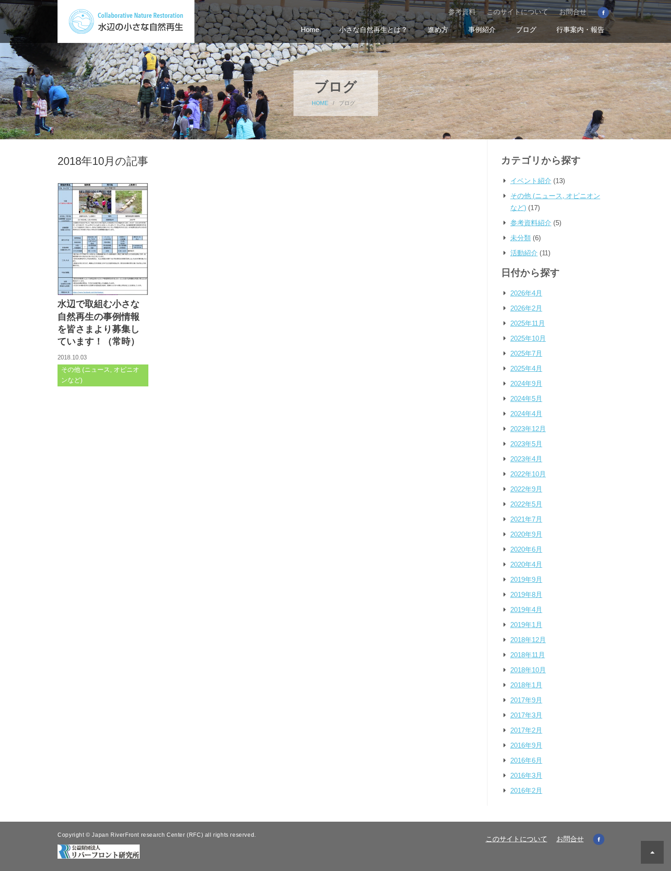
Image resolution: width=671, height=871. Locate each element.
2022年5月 (526, 504)
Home (310, 29)
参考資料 (462, 12)
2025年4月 (526, 368)
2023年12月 (528, 429)
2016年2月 (526, 790)
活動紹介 (524, 253)
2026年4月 (526, 293)
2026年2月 (526, 308)
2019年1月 (526, 624)
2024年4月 (526, 413)
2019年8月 (526, 594)
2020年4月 (526, 564)
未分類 (520, 238)
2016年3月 (526, 775)
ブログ (526, 29)
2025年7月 (526, 353)
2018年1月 (526, 685)
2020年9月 (526, 534)
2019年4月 (526, 609)
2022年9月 (526, 489)
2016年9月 (526, 745)
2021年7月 (526, 519)
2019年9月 (526, 579)
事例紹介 (482, 29)
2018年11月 (527, 655)
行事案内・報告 (580, 29)
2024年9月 (526, 383)
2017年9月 (526, 700)
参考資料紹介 (530, 223)
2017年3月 (526, 715)
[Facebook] (603, 12)
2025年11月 (527, 323)
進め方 (438, 29)
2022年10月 (528, 474)
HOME (320, 103)
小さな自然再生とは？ (373, 29)
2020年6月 (526, 549)
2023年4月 (526, 459)
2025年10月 (528, 338)
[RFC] (99, 851)
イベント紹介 (530, 181)
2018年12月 (528, 640)
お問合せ (573, 12)
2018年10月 (528, 670)
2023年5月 (526, 444)
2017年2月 (526, 730)
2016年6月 (526, 760)
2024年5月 (526, 398)
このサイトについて (517, 12)
